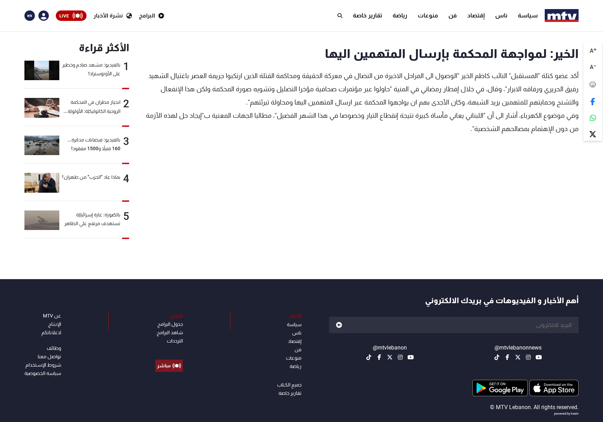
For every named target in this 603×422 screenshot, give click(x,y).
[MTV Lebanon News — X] (518, 357)
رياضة (400, 15)
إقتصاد (476, 15)
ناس (501, 15)
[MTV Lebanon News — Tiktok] (497, 357)
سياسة (528, 15)
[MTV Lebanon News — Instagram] (528, 357)
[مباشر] (169, 350)
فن (452, 15)
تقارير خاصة (367, 15)
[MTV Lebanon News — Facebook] (507, 357)
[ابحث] (339, 16)
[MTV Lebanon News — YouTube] (539, 357)
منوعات (428, 15)
